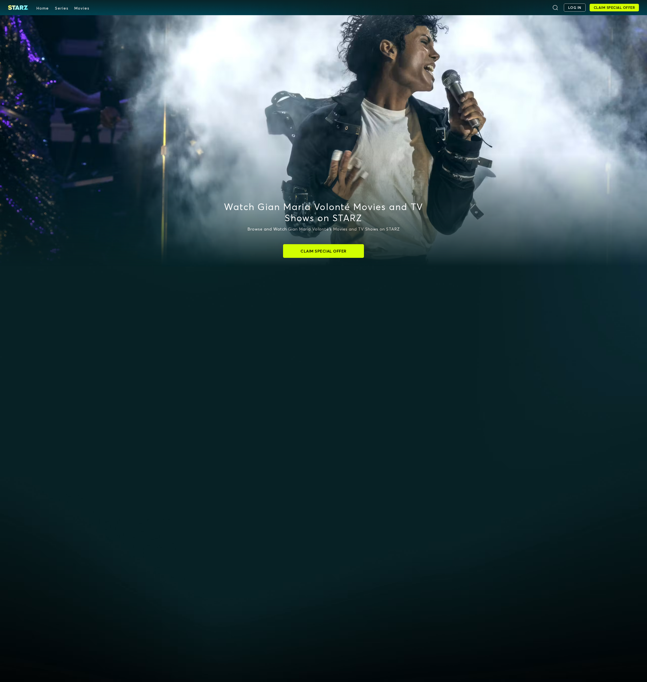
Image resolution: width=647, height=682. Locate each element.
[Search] (555, 7)
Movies (81, 8)
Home (42, 8)
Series (61, 8)
